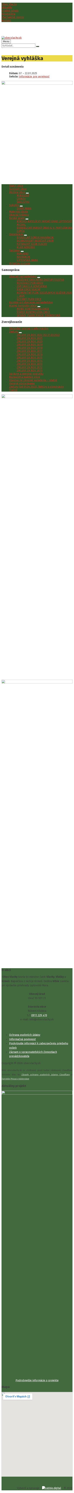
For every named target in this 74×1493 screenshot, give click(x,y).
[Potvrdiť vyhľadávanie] (37, 46)
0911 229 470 (39, 1015)
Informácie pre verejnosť (34, 76)
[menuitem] (9, 4)
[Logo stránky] (12, 37)
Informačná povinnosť (22, 1039)
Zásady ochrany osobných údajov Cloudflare (45, 1074)
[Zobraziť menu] (27, 193)
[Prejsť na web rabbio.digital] (51, 1488)
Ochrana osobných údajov (24, 1034)
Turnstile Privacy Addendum (15, 1078)
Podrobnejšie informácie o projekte (37, 1380)
